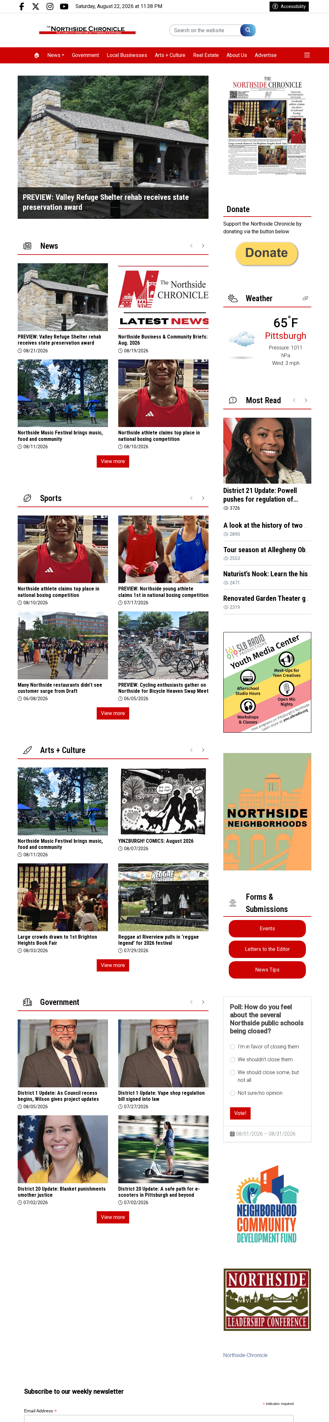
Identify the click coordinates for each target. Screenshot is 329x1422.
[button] (307, 55)
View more (113, 462)
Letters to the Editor (267, 949)
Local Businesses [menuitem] (127, 55)
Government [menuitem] (85, 55)
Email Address (40, 1411)
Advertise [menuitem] (266, 55)
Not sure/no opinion (260, 1093)
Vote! (240, 1113)
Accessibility (293, 6)
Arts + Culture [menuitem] (170, 55)
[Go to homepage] (87, 30)
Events (267, 928)
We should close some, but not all (268, 1076)
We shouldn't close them (265, 1059)
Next (204, 147)
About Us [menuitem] (237, 55)
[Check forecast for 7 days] (241, 345)
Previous (22, 147)
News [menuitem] (53, 55)
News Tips (267, 970)
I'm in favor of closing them (268, 1047)
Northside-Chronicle (245, 1355)
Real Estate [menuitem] (206, 55)
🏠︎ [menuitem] (37, 55)
